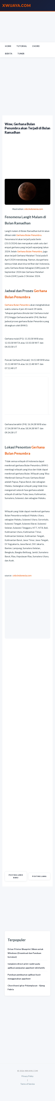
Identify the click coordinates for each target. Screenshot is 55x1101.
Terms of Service (27, 1084)
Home (8, 46)
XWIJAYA (16, 5)
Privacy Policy (27, 1076)
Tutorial (21, 46)
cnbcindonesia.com (33, 209)
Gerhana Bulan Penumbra (28, 235)
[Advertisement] (27, 27)
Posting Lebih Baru (16, 876)
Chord (36, 46)
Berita (8, 53)
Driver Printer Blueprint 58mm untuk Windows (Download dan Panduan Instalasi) (25, 953)
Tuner (20, 53)
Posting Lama (39, 876)
